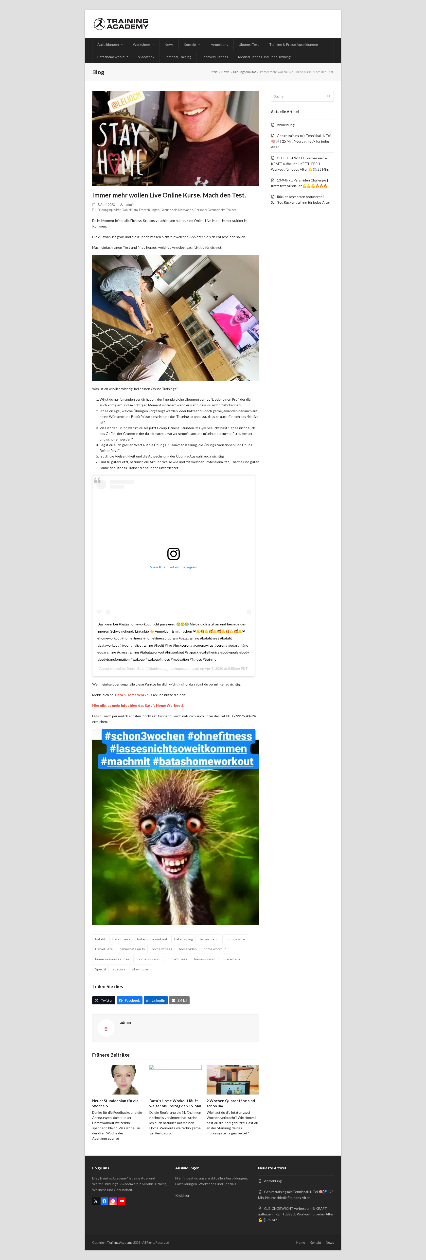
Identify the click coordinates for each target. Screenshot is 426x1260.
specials (119, 969)
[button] (103, 1000)
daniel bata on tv (132, 949)
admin (129, 205)
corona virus (236, 939)
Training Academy (120, 1242)
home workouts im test (113, 959)
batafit (100, 939)
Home (300, 1242)
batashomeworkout (152, 939)
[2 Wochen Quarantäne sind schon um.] (233, 1079)
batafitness (121, 939)
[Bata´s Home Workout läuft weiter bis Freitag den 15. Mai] (175, 1079)
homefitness (177, 959)
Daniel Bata (130, 210)
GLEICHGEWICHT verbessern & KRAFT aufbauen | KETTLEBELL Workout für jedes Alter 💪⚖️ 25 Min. (300, 163)
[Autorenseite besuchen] (106, 1028)
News (330, 1242)
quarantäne (231, 959)
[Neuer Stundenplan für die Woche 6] (118, 1079)
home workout (215, 949)
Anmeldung (286, 125)
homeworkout (205, 959)
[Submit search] (328, 96)
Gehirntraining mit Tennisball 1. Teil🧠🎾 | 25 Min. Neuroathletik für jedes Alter (301, 141)
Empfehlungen (149, 210)
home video (188, 949)
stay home (140, 969)
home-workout (149, 959)
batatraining (183, 939)
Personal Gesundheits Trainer (215, 210)
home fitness (162, 949)
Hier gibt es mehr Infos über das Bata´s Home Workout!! (138, 705)
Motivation (185, 210)
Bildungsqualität (109, 210)
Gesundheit (168, 210)
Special (100, 969)
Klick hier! (183, 1195)
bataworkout (210, 939)
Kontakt (315, 1242)
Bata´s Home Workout (133, 695)
